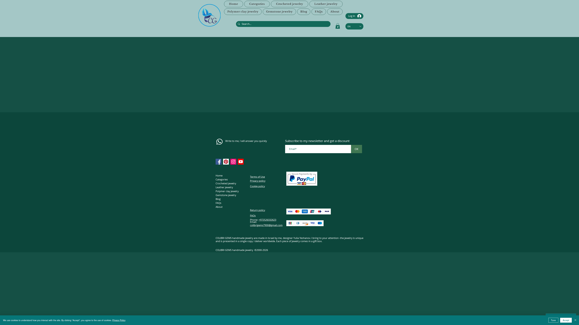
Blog (218, 199)
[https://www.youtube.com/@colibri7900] (241, 162)
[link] (337, 26)
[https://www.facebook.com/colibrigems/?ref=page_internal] (218, 162)
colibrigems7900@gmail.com (266, 225)
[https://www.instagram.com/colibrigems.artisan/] (233, 162)
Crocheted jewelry (226, 183)
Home (219, 175)
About (219, 207)
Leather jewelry (224, 187)
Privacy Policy (118, 320)
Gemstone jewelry (226, 195)
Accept (566, 320)
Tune (553, 320)
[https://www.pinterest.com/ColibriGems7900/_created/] (226, 162)
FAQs (218, 203)
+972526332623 (267, 219)
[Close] (575, 320)
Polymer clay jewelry (227, 191)
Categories (222, 179)
